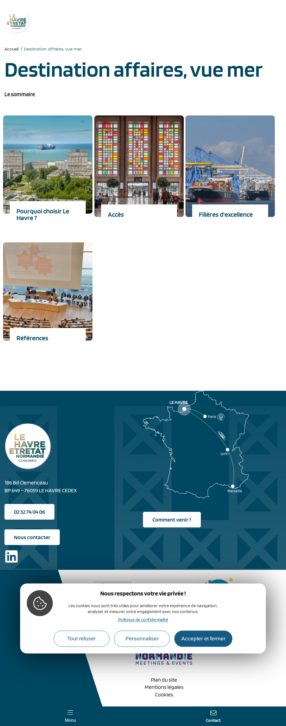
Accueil (11, 49)
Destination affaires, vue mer (53, 49)
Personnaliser (142, 638)
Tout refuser (81, 638)
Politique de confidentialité (143, 619)
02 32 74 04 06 (29, 511)
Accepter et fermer (203, 638)
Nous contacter (32, 537)
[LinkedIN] (11, 557)
